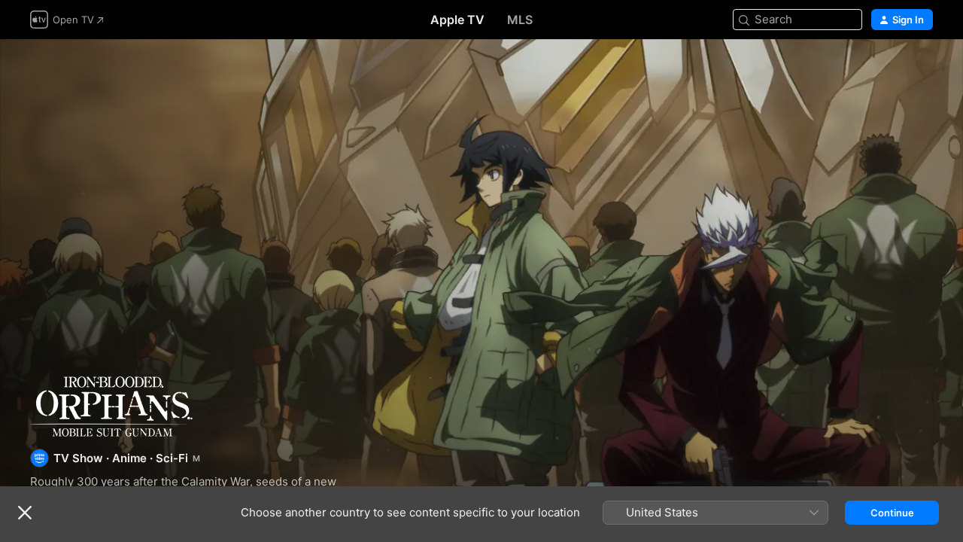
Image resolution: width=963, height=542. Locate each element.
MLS (520, 19)
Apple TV (457, 19)
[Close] (25, 512)
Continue (892, 513)
